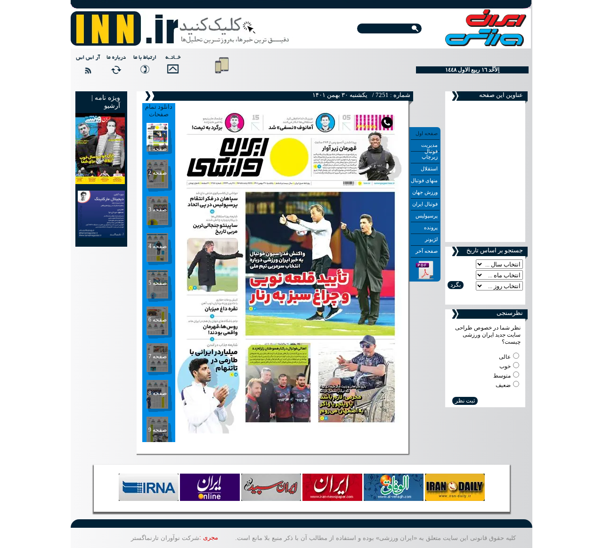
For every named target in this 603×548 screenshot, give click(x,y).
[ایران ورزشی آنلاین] (180, 29)
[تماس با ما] (143, 68)
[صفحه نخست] (171, 68)
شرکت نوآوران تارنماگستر (165, 537)
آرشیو (112, 105)
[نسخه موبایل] (222, 75)
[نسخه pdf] (425, 277)
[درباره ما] (115, 68)
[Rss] (87, 68)
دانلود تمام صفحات (158, 110)
